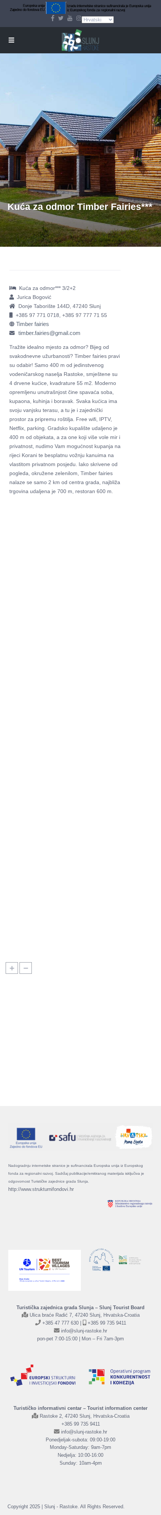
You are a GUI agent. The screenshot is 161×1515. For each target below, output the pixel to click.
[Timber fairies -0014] (93, 637)
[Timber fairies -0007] (37, 916)
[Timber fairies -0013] (93, 804)
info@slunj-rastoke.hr (84, 1331)
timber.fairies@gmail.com (49, 333)
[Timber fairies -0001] (93, 916)
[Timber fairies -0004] (93, 749)
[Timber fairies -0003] (37, 749)
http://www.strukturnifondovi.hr (41, 1189)
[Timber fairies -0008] (93, 525)
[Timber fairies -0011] (93, 581)
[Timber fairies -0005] (37, 525)
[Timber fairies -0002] (93, 693)
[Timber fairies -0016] (93, 860)
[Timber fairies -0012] (37, 637)
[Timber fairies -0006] (37, 804)
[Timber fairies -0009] (37, 860)
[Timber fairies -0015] (37, 693)
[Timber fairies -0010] (37, 581)
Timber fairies (32, 324)
